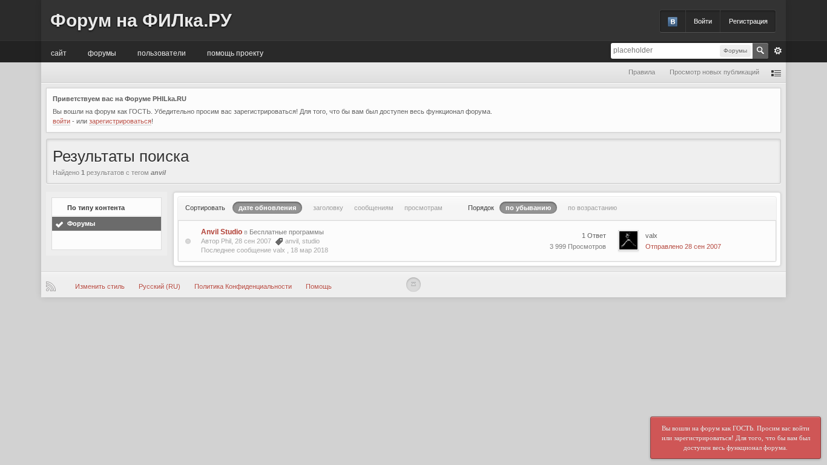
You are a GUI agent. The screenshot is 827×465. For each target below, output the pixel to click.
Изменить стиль (100, 286)
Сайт (59, 52)
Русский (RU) (159, 286)
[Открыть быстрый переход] (776, 72)
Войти (703, 21)
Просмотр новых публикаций (714, 72)
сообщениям (374, 207)
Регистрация (748, 21)
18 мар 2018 (309, 250)
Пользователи (161, 52)
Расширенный (778, 51)
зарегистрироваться (120, 121)
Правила (641, 72)
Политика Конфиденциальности (243, 286)
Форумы (102, 52)
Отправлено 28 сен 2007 (683, 246)
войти (61, 121)
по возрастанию (592, 207)
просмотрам (423, 207)
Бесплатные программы (286, 232)
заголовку (328, 207)
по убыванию (528, 207)
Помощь (319, 286)
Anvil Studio (221, 232)
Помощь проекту (235, 52)
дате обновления (267, 207)
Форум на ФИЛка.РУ (141, 20)
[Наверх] (413, 284)
